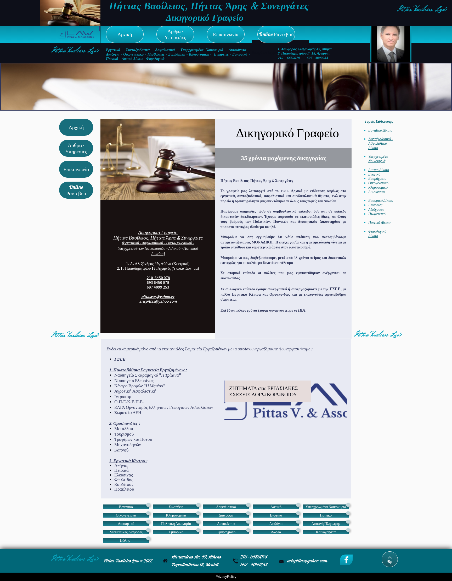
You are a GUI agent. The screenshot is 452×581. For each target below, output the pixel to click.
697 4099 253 (158, 287)
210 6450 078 (158, 277)
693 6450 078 (158, 282)
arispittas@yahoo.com (158, 301)
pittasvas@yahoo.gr (157, 296)
